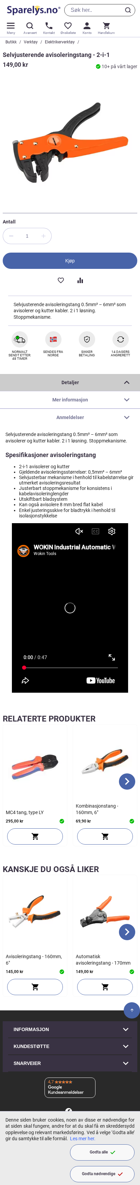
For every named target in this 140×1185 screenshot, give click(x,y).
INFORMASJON (31, 1029)
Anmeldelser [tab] (70, 417)
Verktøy (31, 42)
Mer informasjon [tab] (70, 399)
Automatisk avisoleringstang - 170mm (103, 959)
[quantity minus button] (11, 236)
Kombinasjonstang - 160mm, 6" (97, 809)
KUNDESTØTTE (31, 1046)
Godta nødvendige (98, 1173)
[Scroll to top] (132, 1010)
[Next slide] (127, 781)
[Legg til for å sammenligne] (79, 280)
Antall (9, 221)
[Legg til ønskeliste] (60, 280)
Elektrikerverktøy (60, 42)
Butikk (11, 42)
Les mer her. (82, 1138)
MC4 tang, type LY (24, 812)
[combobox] (99, 10)
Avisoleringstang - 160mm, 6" (34, 959)
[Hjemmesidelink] (32, 10)
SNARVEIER (27, 1063)
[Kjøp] (35, 836)
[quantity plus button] (43, 236)
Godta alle (99, 1152)
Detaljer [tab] (70, 382)
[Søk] (129, 10)
